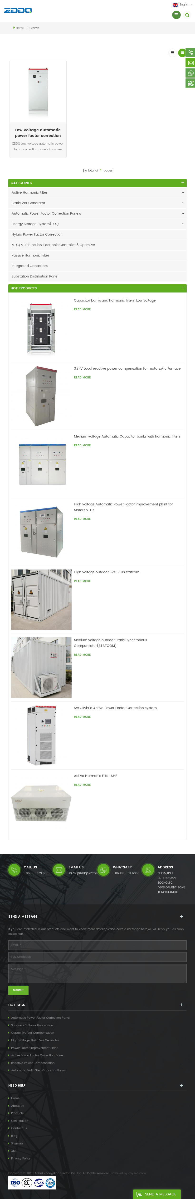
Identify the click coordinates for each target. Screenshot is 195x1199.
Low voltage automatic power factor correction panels (38, 133)
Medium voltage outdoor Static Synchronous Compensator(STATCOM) (110, 643)
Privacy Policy (21, 1158)
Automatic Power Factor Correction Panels (46, 213)
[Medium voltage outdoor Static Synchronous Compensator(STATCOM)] (41, 667)
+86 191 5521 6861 (36, 873)
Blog (14, 1136)
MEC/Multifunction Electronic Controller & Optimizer (53, 245)
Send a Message (160, 1194)
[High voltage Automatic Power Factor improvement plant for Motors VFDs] (41, 532)
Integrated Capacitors (30, 266)
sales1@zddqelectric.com (86, 873)
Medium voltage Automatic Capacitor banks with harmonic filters (127, 436)
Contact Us (19, 1128)
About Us (17, 1106)
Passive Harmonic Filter (30, 255)
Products (17, 1113)
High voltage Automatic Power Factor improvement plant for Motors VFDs (123, 507)
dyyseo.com (137, 1173)
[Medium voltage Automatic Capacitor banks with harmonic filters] (41, 464)
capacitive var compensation (32, 1033)
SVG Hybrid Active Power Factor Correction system (115, 708)
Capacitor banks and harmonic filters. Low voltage (115, 300)
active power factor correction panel (37, 1055)
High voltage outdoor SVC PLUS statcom (106, 572)
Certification (19, 1121)
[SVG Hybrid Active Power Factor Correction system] (41, 735)
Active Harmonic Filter (29, 192)
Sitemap (17, 1143)
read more (37, 158)
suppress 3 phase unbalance (32, 1025)
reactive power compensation (33, 1063)
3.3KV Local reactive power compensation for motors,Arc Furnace (127, 368)
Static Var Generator (28, 203)
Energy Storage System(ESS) (35, 224)
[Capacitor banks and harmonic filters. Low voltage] (41, 328)
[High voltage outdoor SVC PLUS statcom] (41, 599)
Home (20, 28)
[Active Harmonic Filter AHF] (41, 803)
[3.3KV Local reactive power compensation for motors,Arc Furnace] (41, 396)
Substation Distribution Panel (35, 276)
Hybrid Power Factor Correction (37, 234)
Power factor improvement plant (34, 1048)
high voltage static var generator (35, 1040)
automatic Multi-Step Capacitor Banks (38, 1070)
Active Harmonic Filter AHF (95, 776)
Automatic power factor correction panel (40, 1018)
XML (14, 1151)
